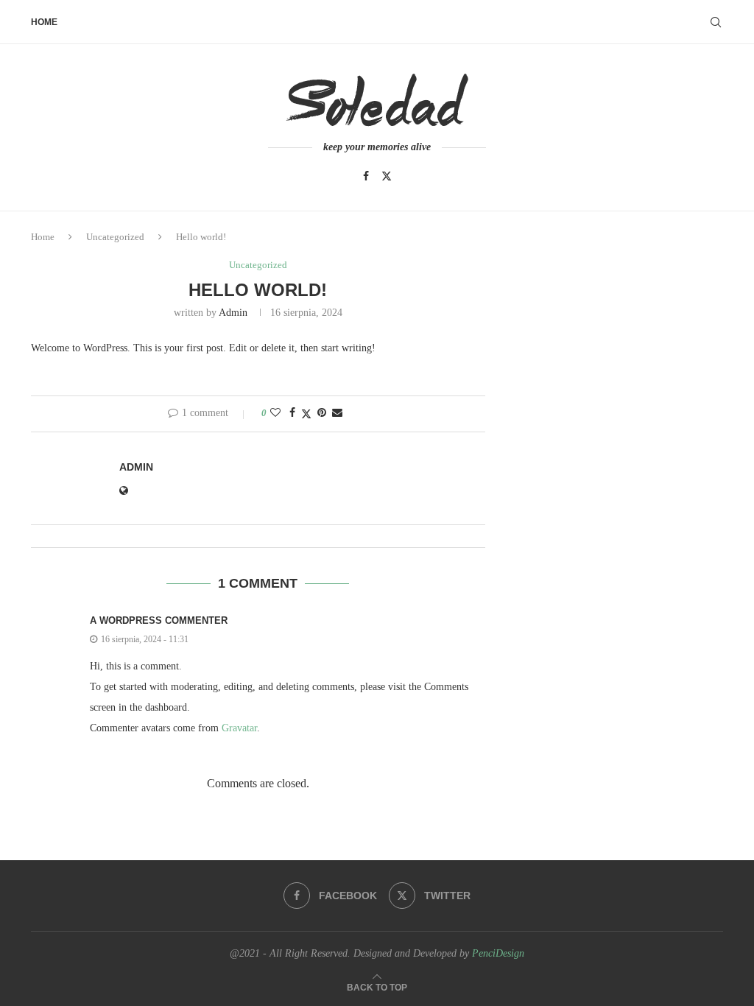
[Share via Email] (337, 413)
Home (44, 22)
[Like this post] (275, 413)
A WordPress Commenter (159, 620)
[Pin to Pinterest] (321, 413)
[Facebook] (366, 176)
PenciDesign (498, 953)
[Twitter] (386, 176)
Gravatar (239, 728)
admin (233, 312)
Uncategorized (115, 236)
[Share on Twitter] (306, 414)
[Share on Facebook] (292, 413)
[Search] (715, 22)
